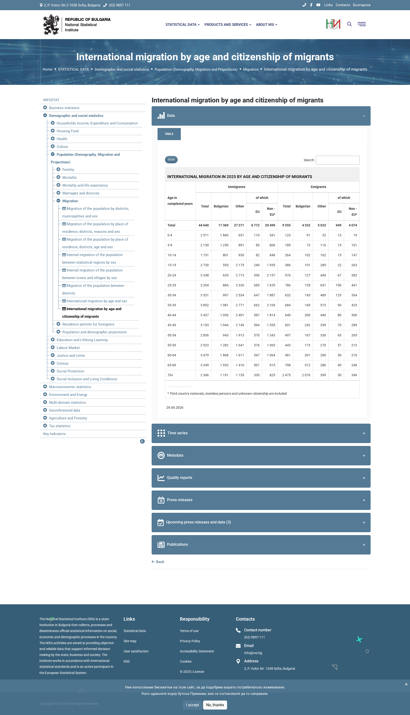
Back (159, 562)
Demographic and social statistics (122, 69)
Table (169, 134)
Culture (62, 147)
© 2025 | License (192, 672)
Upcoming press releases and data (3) (198, 522)
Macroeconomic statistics (70, 387)
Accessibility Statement (197, 651)
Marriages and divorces (80, 193)
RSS (127, 661)
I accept (192, 705)
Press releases (179, 500)
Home (47, 69)
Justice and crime (71, 355)
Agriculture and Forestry (68, 418)
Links (328, 5)
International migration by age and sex (96, 301)
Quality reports (179, 477)
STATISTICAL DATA (181, 25)
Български (362, 5)
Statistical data (135, 631)
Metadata (175, 455)
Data (171, 115)
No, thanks (215, 705)
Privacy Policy (190, 641)
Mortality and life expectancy (85, 185)
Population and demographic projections (94, 332)
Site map (130, 641)
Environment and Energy (68, 395)
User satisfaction (136, 651)
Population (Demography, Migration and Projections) (196, 69)
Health (62, 139)
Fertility (68, 170)
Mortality (69, 177)
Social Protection (70, 371)
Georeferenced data (64, 410)
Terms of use (189, 631)
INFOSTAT (51, 100)
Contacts (343, 5)
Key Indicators (54, 434)
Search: (309, 160)
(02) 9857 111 (119, 5)
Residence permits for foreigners (88, 324)
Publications (177, 544)
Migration (250, 69)
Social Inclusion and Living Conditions (87, 379)
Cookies (185, 661)
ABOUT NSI (265, 25)
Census (63, 363)
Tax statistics (59, 426)
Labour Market (68, 348)
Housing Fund (68, 131)
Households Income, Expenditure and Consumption (97, 123)
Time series (178, 433)
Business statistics (64, 108)
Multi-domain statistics (67, 402)
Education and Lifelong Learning (82, 340)
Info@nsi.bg (253, 653)
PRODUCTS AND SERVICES (227, 25)
